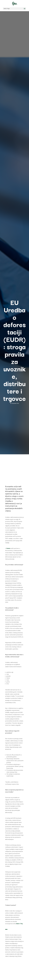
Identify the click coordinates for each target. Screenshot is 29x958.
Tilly (21, 923)
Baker (18, 923)
